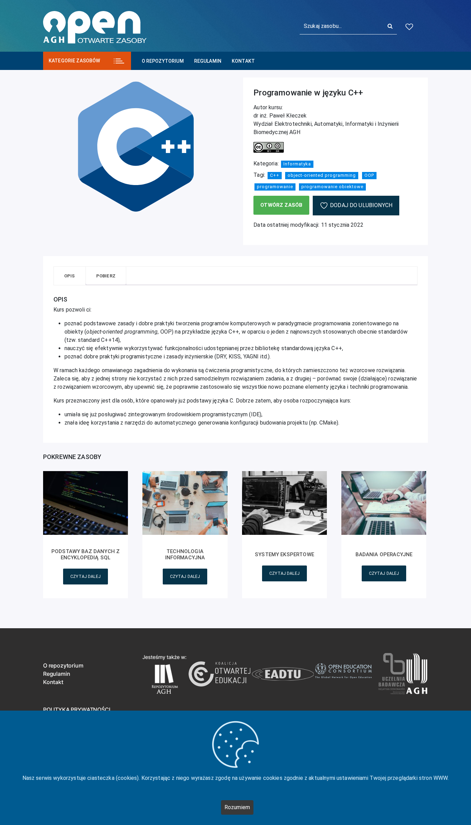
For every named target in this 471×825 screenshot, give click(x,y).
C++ (274, 175)
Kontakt (243, 61)
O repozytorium (163, 61)
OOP (369, 175)
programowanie (275, 186)
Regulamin (207, 61)
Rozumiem (237, 807)
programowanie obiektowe (332, 186)
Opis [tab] (69, 275)
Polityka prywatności (76, 709)
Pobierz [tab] (106, 275)
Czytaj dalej (85, 576)
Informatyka (297, 163)
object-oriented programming (322, 175)
